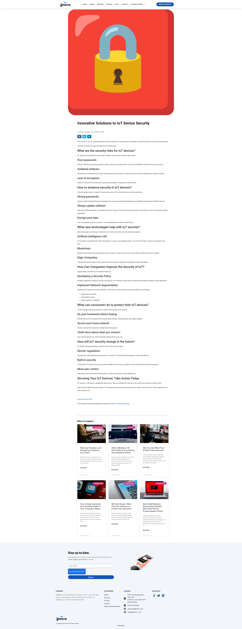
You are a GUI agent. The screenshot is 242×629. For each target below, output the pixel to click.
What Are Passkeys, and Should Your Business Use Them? (90, 450)
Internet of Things (86, 141)
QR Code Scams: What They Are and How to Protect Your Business (121, 506)
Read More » (83, 467)
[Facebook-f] (154, 596)
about (92, 4)
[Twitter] (159, 596)
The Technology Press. (122, 404)
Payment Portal (137, 4)
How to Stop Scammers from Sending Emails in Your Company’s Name (90, 506)
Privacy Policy (121, 625)
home (85, 4)
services (100, 4)
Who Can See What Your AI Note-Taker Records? (153, 449)
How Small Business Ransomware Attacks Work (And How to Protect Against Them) (153, 507)
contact (124, 4)
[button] (79, 136)
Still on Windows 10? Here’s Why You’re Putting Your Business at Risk (122, 450)
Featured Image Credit (84, 399)
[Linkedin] (163, 596)
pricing (109, 4)
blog (117, 4)
